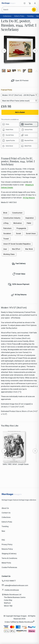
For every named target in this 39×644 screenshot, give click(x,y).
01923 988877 (10, 581)
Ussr (5, 249)
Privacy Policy (7, 544)
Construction (17, 213)
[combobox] (17, 9)
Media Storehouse (26, 622)
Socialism (7, 233)
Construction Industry (11, 218)
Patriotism (7, 228)
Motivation (17, 223)
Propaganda (21, 228)
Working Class (9, 254)
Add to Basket (20, 112)
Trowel (6, 239)
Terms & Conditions (9, 558)
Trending (30, 16)
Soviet (18, 233)
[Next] (35, 50)
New (3, 531)
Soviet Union (31, 233)
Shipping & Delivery (9, 554)
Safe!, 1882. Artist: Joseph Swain (16, 464)
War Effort (16, 249)
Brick (5, 213)
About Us (5, 508)
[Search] (34, 10)
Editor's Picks (19, 16)
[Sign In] (35, 3)
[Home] (8, 3)
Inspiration (29, 218)
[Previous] (4, 50)
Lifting (5, 223)
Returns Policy (7, 549)
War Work (29, 249)
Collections (7, 16)
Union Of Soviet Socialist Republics (17, 244)
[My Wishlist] (24, 3)
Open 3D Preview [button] (21, 80)
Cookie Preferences (9, 567)
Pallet (29, 223)
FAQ (3, 540)
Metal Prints (6, 563)
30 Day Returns (29, 198)
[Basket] (29, 3)
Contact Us (6, 513)
